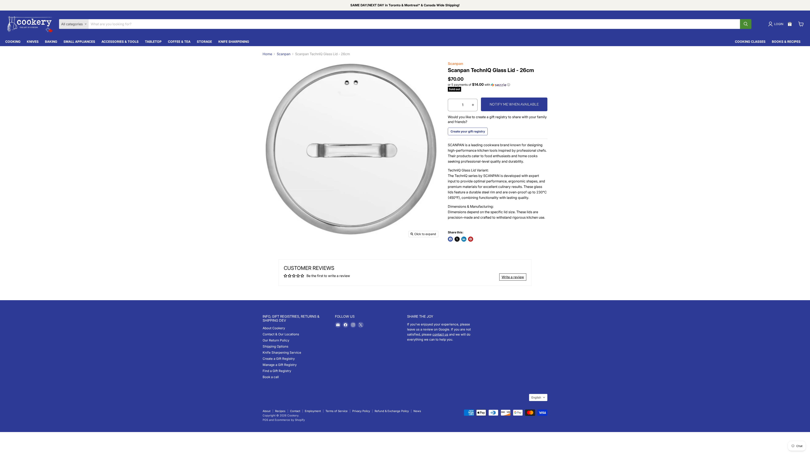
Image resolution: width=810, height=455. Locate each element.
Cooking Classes (750, 42)
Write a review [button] (513, 277)
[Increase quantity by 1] (473, 105)
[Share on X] (457, 239)
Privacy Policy (361, 411)
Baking (51, 42)
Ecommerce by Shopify (290, 420)
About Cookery (274, 328)
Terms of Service (336, 411)
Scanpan (283, 54)
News (417, 411)
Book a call (271, 377)
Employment (313, 411)
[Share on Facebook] (450, 239)
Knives (33, 42)
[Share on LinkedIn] (463, 239)
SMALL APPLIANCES (79, 42)
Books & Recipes (786, 42)
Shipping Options (275, 346)
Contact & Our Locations (281, 334)
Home (267, 54)
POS (265, 420)
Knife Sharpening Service (282, 353)
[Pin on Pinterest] (470, 239)
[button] (498, 85)
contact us (440, 334)
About (266, 411)
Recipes (280, 411)
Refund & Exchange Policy (392, 411)
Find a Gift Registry (277, 371)
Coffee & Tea (179, 42)
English (536, 397)
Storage (204, 42)
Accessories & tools (120, 42)
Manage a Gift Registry (280, 365)
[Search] (745, 24)
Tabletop (153, 42)
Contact (295, 411)
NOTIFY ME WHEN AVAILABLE (514, 104)
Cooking (12, 42)
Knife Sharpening (233, 42)
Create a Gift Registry (279, 359)
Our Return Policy (276, 340)
